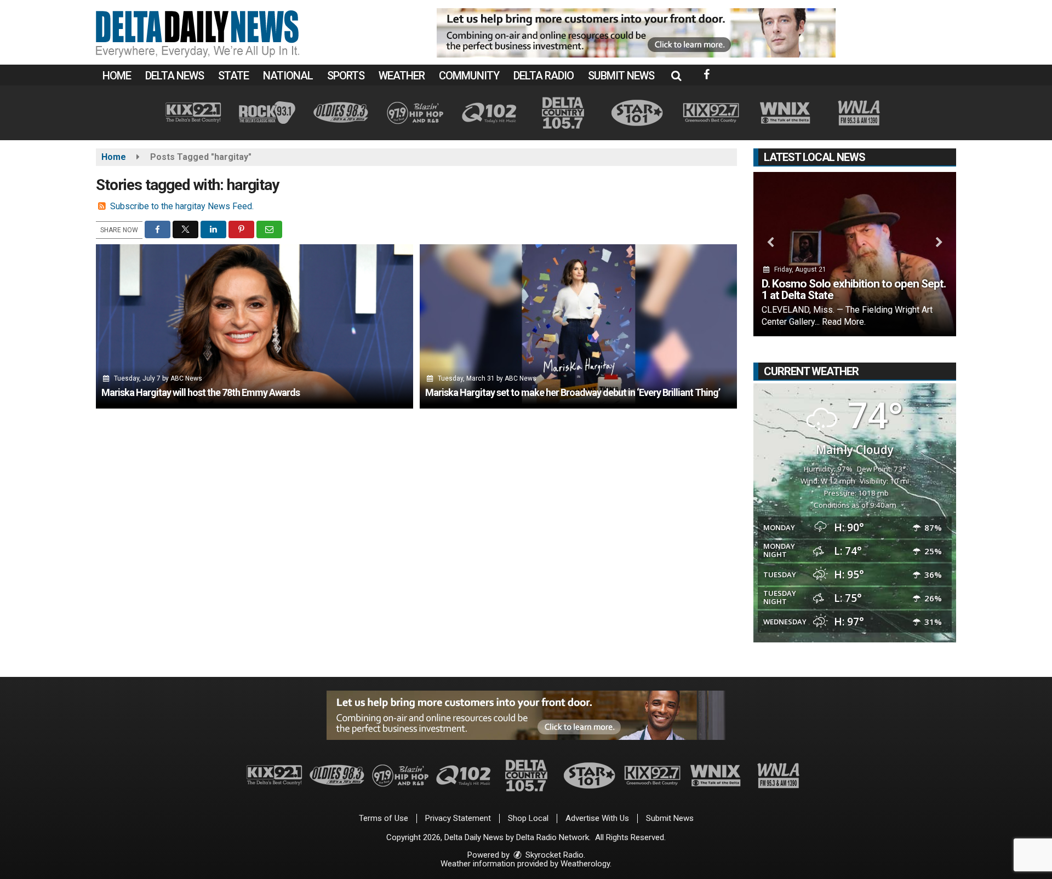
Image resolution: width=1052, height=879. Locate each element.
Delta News (174, 75)
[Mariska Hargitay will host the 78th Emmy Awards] (254, 326)
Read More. (844, 322)
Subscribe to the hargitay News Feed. (182, 206)
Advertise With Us (597, 818)
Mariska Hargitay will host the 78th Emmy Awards (200, 392)
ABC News (186, 378)
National (288, 75)
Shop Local (528, 818)
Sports (345, 75)
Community (469, 75)
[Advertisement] (636, 33)
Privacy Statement (458, 818)
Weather (402, 75)
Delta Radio (543, 75)
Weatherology (585, 864)
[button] (676, 75)
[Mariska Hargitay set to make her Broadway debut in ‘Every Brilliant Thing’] (578, 326)
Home (116, 75)
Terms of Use (383, 818)
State (233, 75)
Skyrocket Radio (553, 855)
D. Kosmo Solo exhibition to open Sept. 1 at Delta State (854, 289)
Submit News (621, 75)
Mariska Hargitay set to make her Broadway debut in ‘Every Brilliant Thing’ (572, 392)
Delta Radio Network (552, 837)
